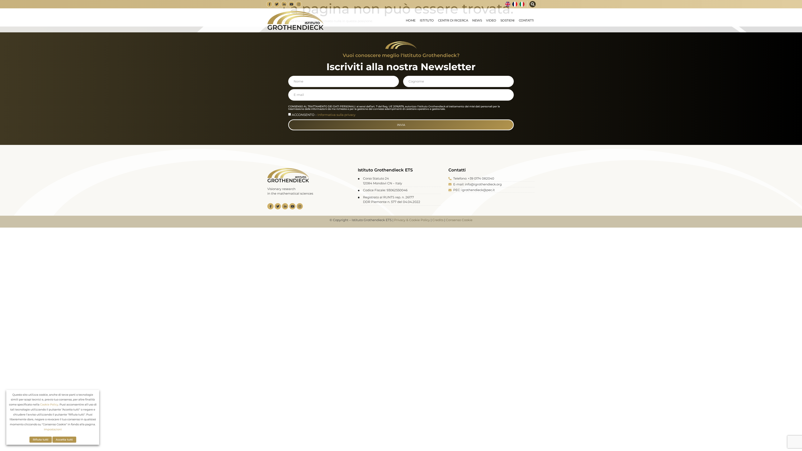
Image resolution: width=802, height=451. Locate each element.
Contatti (526, 20)
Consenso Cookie (459, 220)
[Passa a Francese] (514, 4)
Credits (437, 220)
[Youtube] (291, 4)
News (477, 20)
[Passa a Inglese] (507, 4)
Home (411, 20)
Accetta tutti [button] (64, 439)
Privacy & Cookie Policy (412, 220)
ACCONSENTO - (323, 115)
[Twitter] (277, 4)
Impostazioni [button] (53, 429)
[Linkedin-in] (284, 4)
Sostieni (507, 20)
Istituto (427, 20)
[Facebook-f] (269, 4)
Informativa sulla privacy (336, 115)
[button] (532, 4)
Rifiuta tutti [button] (40, 439)
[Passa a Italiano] (521, 4)
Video (491, 20)
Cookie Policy (49, 404)
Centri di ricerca (453, 20)
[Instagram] (299, 4)
